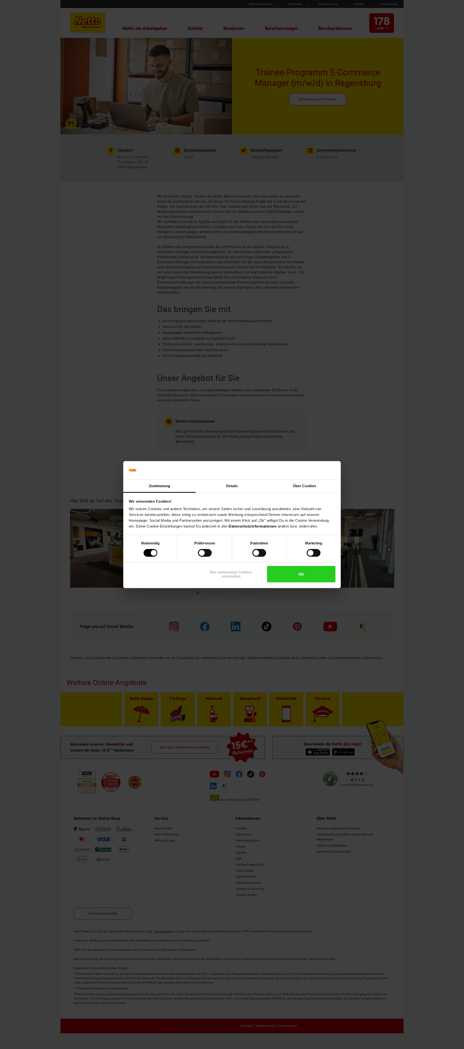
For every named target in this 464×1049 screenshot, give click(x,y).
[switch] (205, 553)
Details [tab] (232, 486)
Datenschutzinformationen (252, 526)
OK (301, 574)
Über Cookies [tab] (304, 486)
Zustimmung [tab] (159, 486)
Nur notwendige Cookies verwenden (231, 574)
